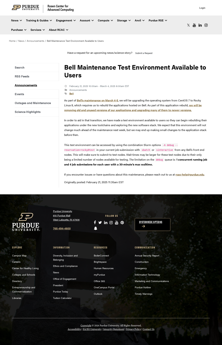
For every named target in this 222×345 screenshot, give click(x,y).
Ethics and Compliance (65, 266)
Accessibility (74, 329)
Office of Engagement (64, 278)
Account (85, 20)
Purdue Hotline (143, 287)
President (58, 285)
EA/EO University (92, 329)
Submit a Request (143, 53)
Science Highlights (28, 112)
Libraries (16, 298)
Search (19, 67)
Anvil (138, 20)
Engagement (64, 20)
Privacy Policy (133, 329)
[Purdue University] (27, 9)
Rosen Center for (61, 7)
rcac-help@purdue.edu (190, 174)
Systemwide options (150, 222)
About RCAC (57, 30)
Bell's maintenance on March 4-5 (97, 100)
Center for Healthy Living (25, 268)
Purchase (17, 30)
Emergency (141, 268)
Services (36, 30)
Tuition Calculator (62, 298)
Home (12, 40)
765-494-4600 (62, 228)
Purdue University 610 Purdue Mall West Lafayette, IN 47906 (66, 215)
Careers (16, 261)
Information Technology (147, 274)
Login (202, 7)
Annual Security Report (147, 255)
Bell (71, 93)
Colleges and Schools (23, 274)
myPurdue (99, 274)
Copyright (86, 325)
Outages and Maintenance (33, 103)
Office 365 (99, 281)
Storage (122, 20)
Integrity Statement (113, 329)
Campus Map (19, 255)
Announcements (35, 40)
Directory (17, 281)
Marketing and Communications (152, 281)
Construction (142, 261)
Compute (103, 20)
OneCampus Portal (104, 287)
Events (19, 94)
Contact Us (148, 329)
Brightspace (100, 261)
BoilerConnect (101, 255)
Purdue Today (60, 291)
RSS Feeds (22, 76)
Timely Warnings (143, 293)
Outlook (98, 293)
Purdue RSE (156, 20)
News (14, 20)
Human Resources (104, 268)
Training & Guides (37, 20)
